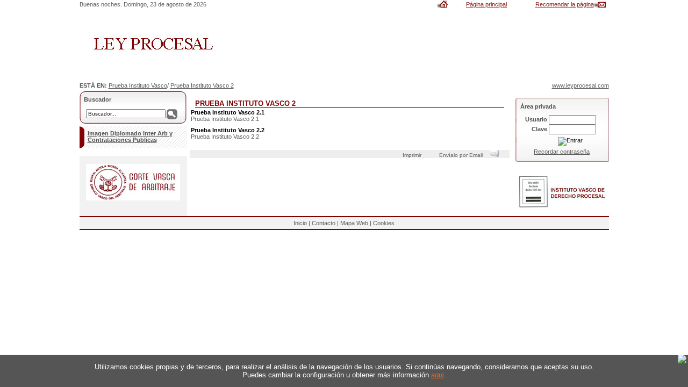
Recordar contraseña (562, 151)
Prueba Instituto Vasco (138, 85)
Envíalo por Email (462, 155)
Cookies (384, 223)
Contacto (323, 223)
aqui (437, 375)
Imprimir (414, 155)
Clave (539, 129)
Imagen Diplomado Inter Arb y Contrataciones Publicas (130, 136)
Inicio (300, 223)
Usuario (536, 119)
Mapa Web (354, 223)
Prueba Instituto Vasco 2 (202, 85)
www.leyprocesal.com (580, 85)
